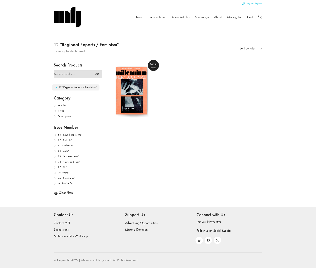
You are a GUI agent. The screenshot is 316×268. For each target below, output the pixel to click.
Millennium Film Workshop (71, 236)
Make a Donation (136, 230)
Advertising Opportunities (141, 223)
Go (97, 74)
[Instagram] (199, 240)
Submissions (61, 230)
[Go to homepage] (67, 17)
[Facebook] (208, 240)
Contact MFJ (62, 223)
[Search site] (260, 17)
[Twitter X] (217, 240)
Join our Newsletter (208, 222)
